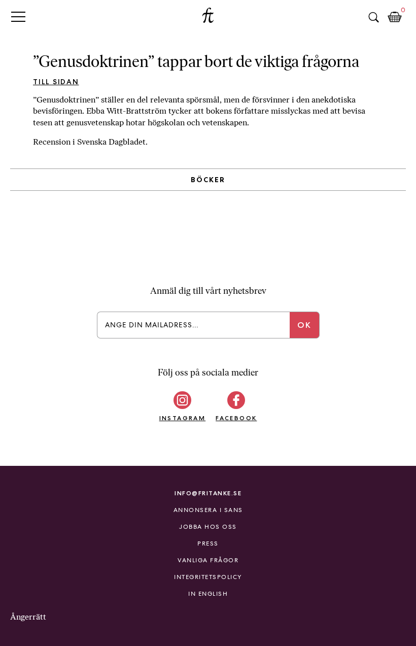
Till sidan (56, 81)
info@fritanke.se (208, 493)
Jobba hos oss (208, 527)
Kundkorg (395, 17)
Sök (373, 17)
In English (208, 594)
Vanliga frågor (208, 560)
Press (208, 543)
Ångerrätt (28, 617)
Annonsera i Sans (208, 510)
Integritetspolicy (208, 577)
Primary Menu (18, 16)
